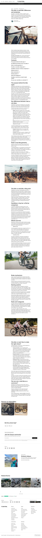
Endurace (22, 371)
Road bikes (13, 86)
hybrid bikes (26, 288)
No (11, 425)
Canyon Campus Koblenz (24, 513)
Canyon (12, 8)
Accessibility (13, 519)
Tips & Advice (23, 512)
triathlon (26, 91)
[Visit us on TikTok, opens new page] (14, 448)
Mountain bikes (23, 525)
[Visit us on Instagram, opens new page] (7, 448)
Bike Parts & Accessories (24, 527)
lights (17, 389)
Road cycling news (21, 8)
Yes (7, 425)
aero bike (27, 118)
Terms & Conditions (13, 515)
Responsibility (13, 511)
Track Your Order (13, 529)
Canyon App (22, 516)
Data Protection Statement (24, 440)
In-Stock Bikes (33, 509)
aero (17, 91)
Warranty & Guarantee (14, 527)
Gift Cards (32, 513)
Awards (12, 512)
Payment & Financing (14, 526)
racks (27, 388)
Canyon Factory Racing (14, 510)
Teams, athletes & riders (24, 510)
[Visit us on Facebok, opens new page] (5, 448)
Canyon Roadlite (23, 367)
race (18, 91)
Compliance (12, 518)
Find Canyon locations (24, 509)
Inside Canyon (13, 508)
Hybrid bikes (20, 365)
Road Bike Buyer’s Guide (21, 92)
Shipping (12, 525)
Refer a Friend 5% (33, 512)
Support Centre (13, 523)
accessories (13, 390)
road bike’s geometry (15, 147)
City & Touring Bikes (23, 526)
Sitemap (22, 517)
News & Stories (16, 8)
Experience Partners (23, 514)
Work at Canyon (13, 513)
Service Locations (13, 524)
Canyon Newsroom (13, 514)
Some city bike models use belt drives (17, 295)
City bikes (12, 93)
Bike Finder (32, 508)
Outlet (22, 529)
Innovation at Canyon (14, 509)
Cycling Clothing (23, 528)
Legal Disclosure (13, 516)
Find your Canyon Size (34, 510)
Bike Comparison (33, 511)
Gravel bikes (22, 524)
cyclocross (21, 91)
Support (14, 1)
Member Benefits (23, 515)
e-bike (14, 358)
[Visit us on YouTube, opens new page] (10, 448)
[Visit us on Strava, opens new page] (12, 448)
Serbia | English (38, 535)
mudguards (13, 389)
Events (22, 508)
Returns (12, 528)
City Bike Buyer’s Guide (24, 99)
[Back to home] (21, 1)
